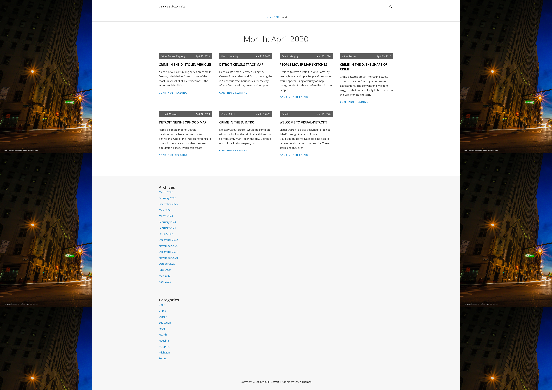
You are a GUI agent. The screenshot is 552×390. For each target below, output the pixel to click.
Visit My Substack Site (172, 6)
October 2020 (167, 263)
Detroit (171, 56)
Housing (164, 340)
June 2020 (165, 269)
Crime (164, 56)
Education (165, 322)
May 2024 (164, 210)
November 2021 (168, 257)
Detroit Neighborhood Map (183, 122)
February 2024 (167, 222)
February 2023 (167, 228)
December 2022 (168, 240)
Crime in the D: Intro (236, 122)
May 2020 (164, 275)
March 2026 (166, 192)
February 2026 (167, 198)
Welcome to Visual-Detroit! (303, 122)
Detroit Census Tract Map (241, 64)
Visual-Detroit (270, 382)
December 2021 (168, 251)
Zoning (163, 358)
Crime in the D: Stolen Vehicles (185, 64)
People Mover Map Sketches (303, 64)
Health (163, 334)
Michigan (164, 352)
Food (162, 328)
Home (268, 17)
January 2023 (166, 234)
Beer (161, 304)
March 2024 (166, 216)
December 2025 (168, 204)
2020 (276, 17)
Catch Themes (303, 382)
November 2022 (168, 246)
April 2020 (165, 281)
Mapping (180, 56)
